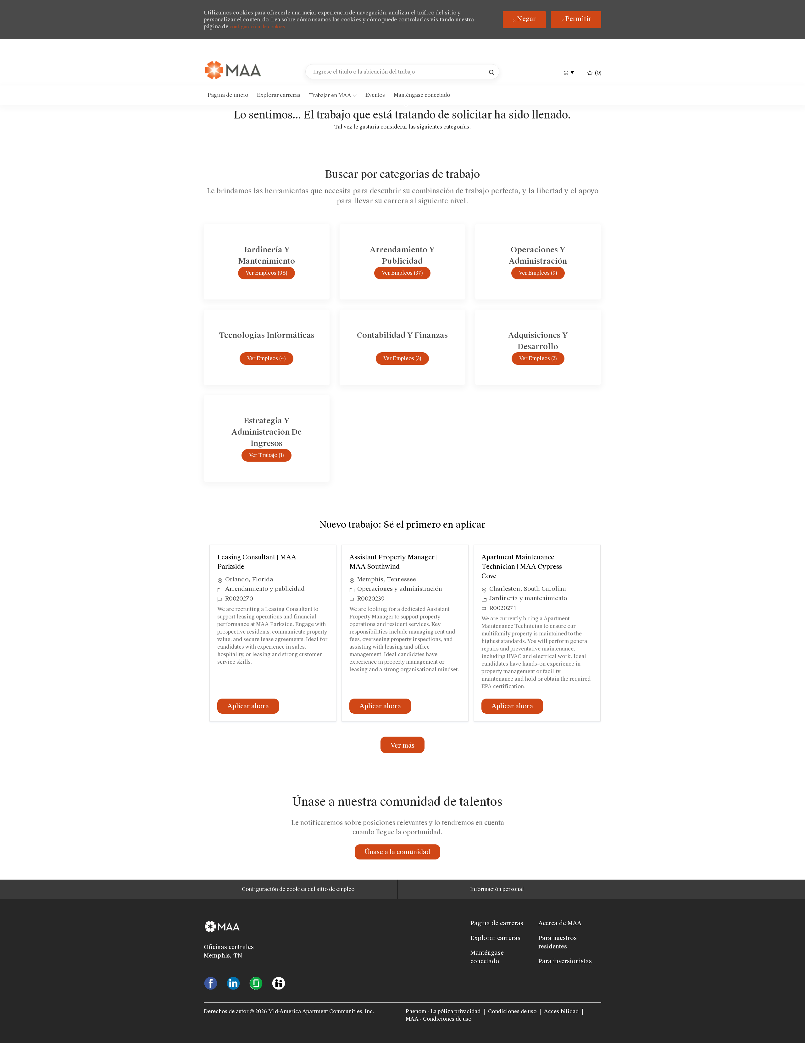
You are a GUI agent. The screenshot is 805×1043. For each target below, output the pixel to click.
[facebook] (211, 983)
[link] (234, 70)
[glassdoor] (256, 983)
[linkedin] (233, 983)
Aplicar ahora (253, 706)
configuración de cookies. (258, 27)
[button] (491, 71)
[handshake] (279, 983)
